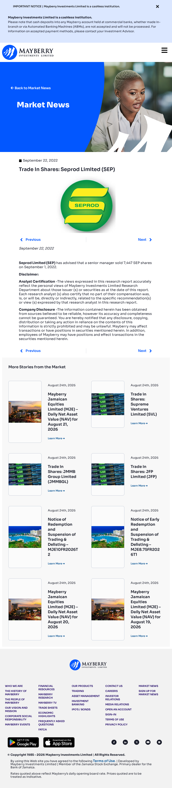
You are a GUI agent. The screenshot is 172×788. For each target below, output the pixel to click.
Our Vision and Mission (16, 709)
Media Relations (117, 704)
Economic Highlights (46, 714)
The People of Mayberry (15, 701)
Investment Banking (80, 702)
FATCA (42, 729)
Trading (78, 691)
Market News (148, 686)
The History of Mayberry (16, 692)
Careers (111, 691)
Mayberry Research (45, 696)
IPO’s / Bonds (81, 709)
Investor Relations (112, 697)
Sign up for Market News (148, 692)
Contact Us (113, 686)
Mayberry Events (17, 724)
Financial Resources (46, 687)
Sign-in (110, 714)
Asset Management (86, 696)
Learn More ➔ (56, 438)
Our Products (82, 686)
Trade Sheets (47, 707)
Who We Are (14, 686)
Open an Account (118, 709)
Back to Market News (33, 88)
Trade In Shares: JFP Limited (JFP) (144, 471)
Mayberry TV (47, 702)
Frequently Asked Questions (51, 723)
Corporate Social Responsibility (18, 718)
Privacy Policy (116, 724)
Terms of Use (114, 719)
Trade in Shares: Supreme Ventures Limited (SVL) (144, 404)
